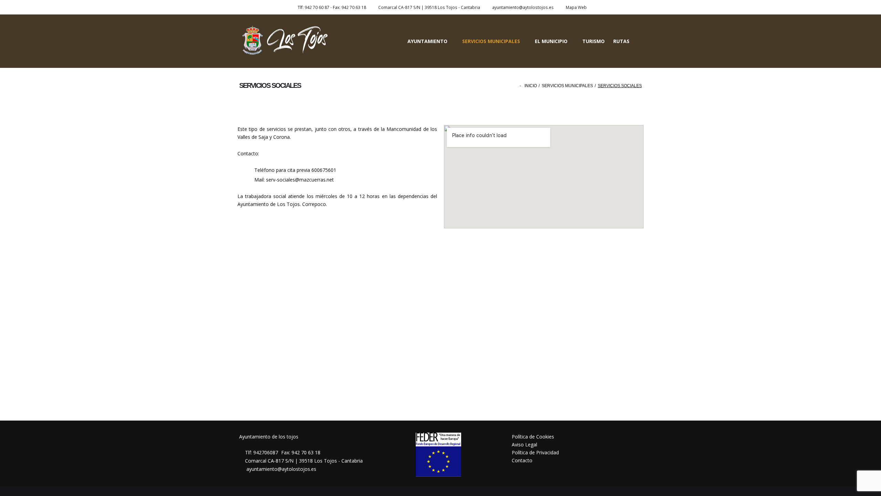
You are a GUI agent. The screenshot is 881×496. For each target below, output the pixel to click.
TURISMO (593, 41)
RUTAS (621, 41)
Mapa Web (576, 7)
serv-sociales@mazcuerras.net (300, 179)
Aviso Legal (524, 444)
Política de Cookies (533, 436)
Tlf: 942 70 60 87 (313, 7)
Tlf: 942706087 (261, 452)
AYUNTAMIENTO (427, 41)
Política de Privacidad (535, 452)
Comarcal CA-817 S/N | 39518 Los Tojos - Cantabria (429, 7)
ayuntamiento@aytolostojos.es (523, 7)
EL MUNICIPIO (551, 41)
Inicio (530, 85)
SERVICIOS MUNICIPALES (491, 41)
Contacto (522, 460)
